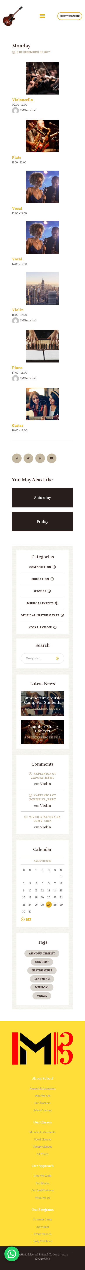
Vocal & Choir (40, 627)
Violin (18, 310)
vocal (42, 995)
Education (40, 579)
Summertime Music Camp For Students (42, 700)
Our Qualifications (42, 1190)
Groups (40, 591)
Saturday (42, 497)
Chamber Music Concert (42, 729)
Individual (42, 1226)
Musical (42, 987)
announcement (42, 953)
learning (42, 979)
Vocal (17, 208)
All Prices (42, 1154)
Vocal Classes (42, 1139)
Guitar (17, 425)
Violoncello (22, 99)
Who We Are (42, 1095)
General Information (42, 1088)
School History (42, 1110)
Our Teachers (42, 1103)
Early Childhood (42, 1241)
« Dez (27, 920)
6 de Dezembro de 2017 (33, 52)
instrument (42, 970)
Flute (16, 157)
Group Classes (42, 1234)
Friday (42, 521)
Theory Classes (42, 1146)
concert (42, 962)
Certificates (42, 1183)
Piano (17, 367)
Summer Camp (42, 1219)
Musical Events (40, 603)
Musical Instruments (40, 615)
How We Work (42, 1175)
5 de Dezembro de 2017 (42, 709)
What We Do (42, 1197)
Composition (40, 567)
